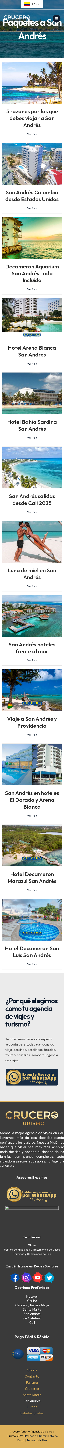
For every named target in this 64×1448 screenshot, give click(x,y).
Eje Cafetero (32, 1318)
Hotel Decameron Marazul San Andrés (32, 877)
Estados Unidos (32, 1413)
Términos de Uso (37, 1440)
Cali (32, 1323)
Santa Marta (32, 1309)
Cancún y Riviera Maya (32, 1305)
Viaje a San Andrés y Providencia (32, 722)
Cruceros (32, 1389)
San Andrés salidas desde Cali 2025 (32, 499)
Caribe (32, 1301)
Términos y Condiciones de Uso (32, 1254)
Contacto (32, 1376)
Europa (32, 1407)
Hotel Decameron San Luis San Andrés (32, 952)
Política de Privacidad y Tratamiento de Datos (32, 1249)
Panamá (32, 1383)
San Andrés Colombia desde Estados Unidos (32, 196)
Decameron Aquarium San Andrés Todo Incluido (32, 273)
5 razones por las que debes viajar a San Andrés (32, 118)
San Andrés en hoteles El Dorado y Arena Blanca (32, 800)
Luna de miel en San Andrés (32, 574)
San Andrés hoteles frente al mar (32, 648)
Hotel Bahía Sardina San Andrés (32, 425)
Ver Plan (32, 134)
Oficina (32, 1245)
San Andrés (32, 1314)
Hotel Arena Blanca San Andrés (32, 351)
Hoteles (32, 1296)
